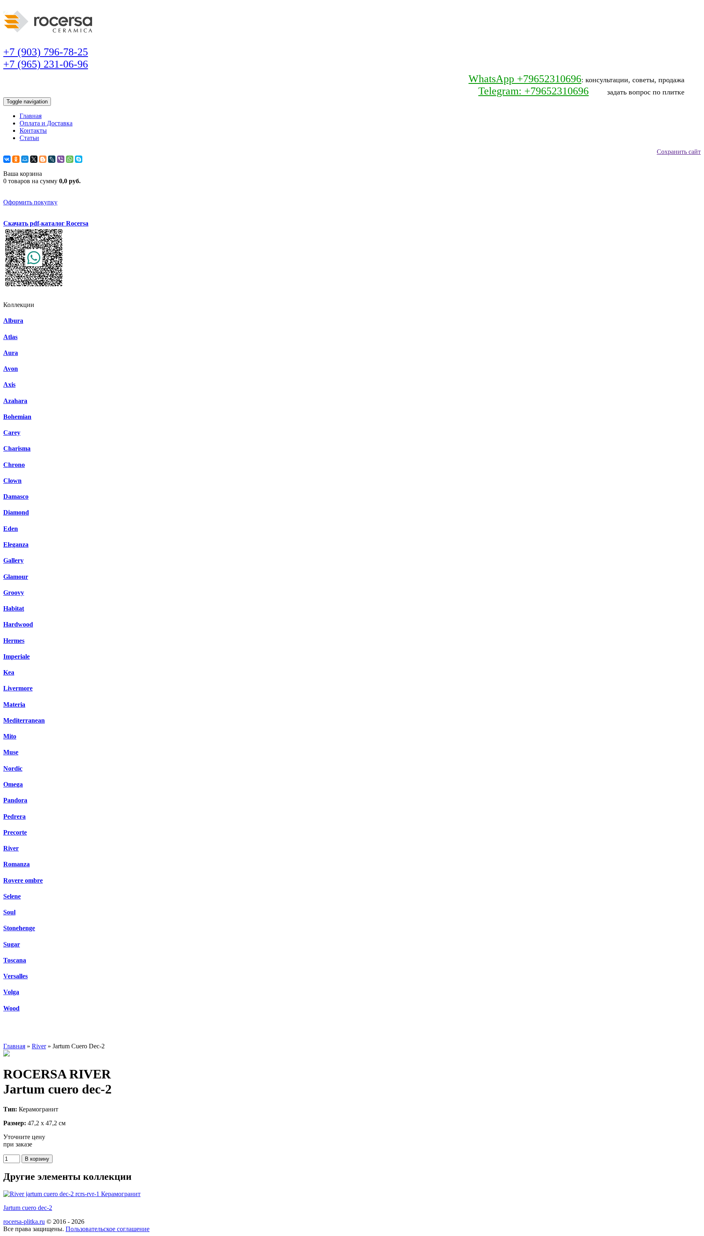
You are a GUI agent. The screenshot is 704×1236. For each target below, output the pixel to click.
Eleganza (16, 544)
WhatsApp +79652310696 (525, 79)
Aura (10, 352)
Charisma (17, 448)
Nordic (12, 768)
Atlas (10, 336)
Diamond (16, 512)
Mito (9, 736)
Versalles (15, 976)
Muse (10, 752)
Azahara (15, 400)
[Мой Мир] (25, 159)
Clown (12, 480)
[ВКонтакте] (7, 159)
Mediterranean (24, 720)
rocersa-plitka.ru (24, 1221)
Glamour (15, 576)
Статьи (29, 137)
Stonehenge (19, 928)
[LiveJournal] (51, 159)
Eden (10, 528)
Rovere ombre (23, 880)
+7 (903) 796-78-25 (45, 52)
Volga (11, 991)
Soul (9, 912)
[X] (33, 159)
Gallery (13, 560)
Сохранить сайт (679, 151)
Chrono (14, 464)
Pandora (15, 800)
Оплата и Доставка (46, 123)
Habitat (13, 608)
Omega (13, 784)
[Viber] (60, 159)
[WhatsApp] (69, 159)
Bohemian (17, 416)
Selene (12, 896)
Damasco (16, 496)
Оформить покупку (30, 202)
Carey (11, 432)
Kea (8, 672)
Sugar (11, 944)
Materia (14, 704)
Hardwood (18, 624)
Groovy (13, 592)
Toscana (14, 960)
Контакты (33, 130)
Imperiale (16, 656)
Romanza (16, 864)
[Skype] (78, 159)
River (11, 848)
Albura (13, 320)
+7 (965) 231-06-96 (45, 64)
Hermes (13, 640)
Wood (11, 1008)
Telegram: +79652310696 (533, 91)
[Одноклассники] (16, 159)
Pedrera (14, 816)
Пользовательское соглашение (108, 1228)
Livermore (18, 688)
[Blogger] (42, 159)
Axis (9, 384)
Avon (10, 368)
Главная (31, 115)
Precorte (15, 832)
